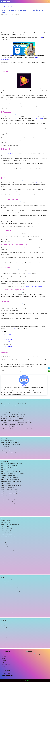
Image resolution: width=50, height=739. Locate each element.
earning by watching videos (37, 118)
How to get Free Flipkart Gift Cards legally (9, 465)
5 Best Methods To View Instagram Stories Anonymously (12, 424)
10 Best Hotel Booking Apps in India (8, 536)
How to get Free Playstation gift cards (8, 501)
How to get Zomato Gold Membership (8, 507)
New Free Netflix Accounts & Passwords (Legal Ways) (11, 481)
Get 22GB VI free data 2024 (6, 448)
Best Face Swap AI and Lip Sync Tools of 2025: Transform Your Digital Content (16, 422)
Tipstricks (3, 642)
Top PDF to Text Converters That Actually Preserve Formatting (13, 416)
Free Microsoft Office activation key (11, 336)
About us (3, 654)
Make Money (11, 6)
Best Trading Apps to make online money (33, 286)
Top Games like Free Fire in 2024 (7, 598)
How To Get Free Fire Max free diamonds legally (10, 591)
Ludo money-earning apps (11, 328)
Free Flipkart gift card (8, 341)
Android (2, 623)
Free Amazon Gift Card (8, 339)
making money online (27, 106)
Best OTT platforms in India (6, 528)
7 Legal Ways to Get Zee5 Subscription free (9, 477)
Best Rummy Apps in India (6, 526)
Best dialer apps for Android (6, 544)
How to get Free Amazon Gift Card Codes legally (10, 442)
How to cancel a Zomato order (7, 509)
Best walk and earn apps (6, 569)
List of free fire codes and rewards (7, 602)
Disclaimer (4, 660)
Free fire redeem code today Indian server (9, 595)
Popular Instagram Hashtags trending (8, 452)
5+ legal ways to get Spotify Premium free (9, 475)
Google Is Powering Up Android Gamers (9, 430)
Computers (3, 627)
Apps (6, 370)
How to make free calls (5, 511)
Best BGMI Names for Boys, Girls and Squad (9, 579)
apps (42, 37)
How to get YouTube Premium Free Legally (9, 489)
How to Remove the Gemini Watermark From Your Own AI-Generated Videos (16, 407)
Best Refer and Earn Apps (6, 540)
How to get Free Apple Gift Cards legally (9, 467)
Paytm (10, 55)
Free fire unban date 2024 (6, 596)
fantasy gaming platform (8, 153)
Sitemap (3, 666)
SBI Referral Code (4, 454)
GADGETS (3, 629)
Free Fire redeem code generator (7, 606)
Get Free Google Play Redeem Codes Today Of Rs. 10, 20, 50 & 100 (14, 412)
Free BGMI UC (37, 57)
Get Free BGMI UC (4, 583)
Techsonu (28, 680)
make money (12, 371)
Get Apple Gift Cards (8, 346)
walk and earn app (32, 88)
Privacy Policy (4, 658)
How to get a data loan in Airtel (7, 495)
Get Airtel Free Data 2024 (6, 446)
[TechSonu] (5, 1)
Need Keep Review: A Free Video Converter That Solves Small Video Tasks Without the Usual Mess (21, 410)
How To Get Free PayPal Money (7, 469)
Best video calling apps (5, 567)
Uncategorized (4, 644)
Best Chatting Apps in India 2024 (7, 530)
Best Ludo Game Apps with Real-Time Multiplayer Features (13, 432)
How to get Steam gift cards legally (8, 499)
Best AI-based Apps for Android (7, 548)
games (29, 273)
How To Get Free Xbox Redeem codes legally (9, 497)
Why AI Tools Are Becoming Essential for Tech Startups (12, 426)
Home (2, 6)
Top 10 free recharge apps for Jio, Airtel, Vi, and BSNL (11, 552)
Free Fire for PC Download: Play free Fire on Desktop (11, 585)
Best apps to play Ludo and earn (7, 565)
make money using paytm (19, 371)
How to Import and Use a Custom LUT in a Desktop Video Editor (14, 403)
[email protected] (9, 675)
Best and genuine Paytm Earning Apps (8, 550)
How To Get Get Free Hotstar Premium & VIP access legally (12, 473)
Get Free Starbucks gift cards (6, 505)
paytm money (26, 371)
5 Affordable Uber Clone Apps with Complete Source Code (13, 414)
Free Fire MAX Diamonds (6, 59)
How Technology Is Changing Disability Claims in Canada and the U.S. (15, 420)
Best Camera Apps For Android (7, 557)
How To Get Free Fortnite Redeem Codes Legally (10, 612)
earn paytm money (6, 371)
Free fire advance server (6, 608)
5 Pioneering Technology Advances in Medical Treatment (10, 374)
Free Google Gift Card (8, 334)
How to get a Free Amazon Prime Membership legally (11, 491)
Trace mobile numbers (5, 450)
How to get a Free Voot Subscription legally (9, 493)
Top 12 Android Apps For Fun (6, 546)
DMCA (3, 662)
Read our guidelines (6, 673)
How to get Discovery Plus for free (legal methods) (11, 471)
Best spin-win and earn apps (6, 534)
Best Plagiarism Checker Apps (7, 555)
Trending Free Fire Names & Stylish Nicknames (10, 600)
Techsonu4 (31, 371)
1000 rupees (37, 182)
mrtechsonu (24, 385)
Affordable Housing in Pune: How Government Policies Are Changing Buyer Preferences (18, 428)
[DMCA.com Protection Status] (29, 651)
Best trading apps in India (6, 571)
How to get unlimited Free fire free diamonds (10, 604)
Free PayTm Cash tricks (5, 483)
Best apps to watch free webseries (7, 563)
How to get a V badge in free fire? (7, 589)
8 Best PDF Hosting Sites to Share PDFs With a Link (11, 405)
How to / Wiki (3, 633)
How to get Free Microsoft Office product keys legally (11, 463)
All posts (6, 6)
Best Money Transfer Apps (6, 532)
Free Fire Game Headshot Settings (8, 610)
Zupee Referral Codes (5, 456)
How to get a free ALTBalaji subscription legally (10, 479)
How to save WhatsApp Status (7, 512)
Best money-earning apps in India (7, 542)
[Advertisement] (24, 23)
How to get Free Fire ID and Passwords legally (10, 587)
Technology (3, 640)
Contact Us (4, 656)
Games (2, 631)
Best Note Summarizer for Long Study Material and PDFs (12, 418)
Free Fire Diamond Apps (5, 522)
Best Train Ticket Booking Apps (7, 559)
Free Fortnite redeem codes (6, 614)
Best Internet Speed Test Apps (7, 554)
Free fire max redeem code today (7, 593)
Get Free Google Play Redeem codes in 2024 (9, 440)
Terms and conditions (6, 664)
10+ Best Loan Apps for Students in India (9, 538)
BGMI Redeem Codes (5, 581)
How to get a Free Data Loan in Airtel (8, 487)
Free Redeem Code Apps (6, 520)
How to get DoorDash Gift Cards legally (8, 503)
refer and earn (37, 128)
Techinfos (3, 639)
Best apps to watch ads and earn (7, 561)
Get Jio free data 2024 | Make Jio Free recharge (10, 444)
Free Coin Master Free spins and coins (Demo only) (11, 485)
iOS (1, 635)
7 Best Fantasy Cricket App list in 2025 (7, 372)
